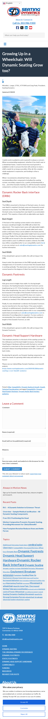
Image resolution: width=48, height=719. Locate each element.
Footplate (18, 575)
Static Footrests (10, 658)
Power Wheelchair (17, 592)
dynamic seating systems (12, 568)
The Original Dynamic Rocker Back (17, 652)
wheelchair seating (23, 599)
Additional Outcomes (11, 545)
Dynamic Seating (34, 565)
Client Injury (8, 548)
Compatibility (16, 387)
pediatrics (5, 394)
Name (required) (8, 432)
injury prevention (24, 580)
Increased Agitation (11, 580)
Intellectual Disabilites (35, 580)
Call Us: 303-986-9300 (24, 23)
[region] (24, 701)
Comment (6, 407)
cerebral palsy (35, 544)
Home (4, 646)
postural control (33, 589)
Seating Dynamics (10, 594)
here (42, 243)
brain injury (23, 545)
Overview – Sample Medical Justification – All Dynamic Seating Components (21, 512)
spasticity (38, 594)
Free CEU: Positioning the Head (16, 518)
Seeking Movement (26, 594)
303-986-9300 (10, 635)
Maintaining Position (14, 583)
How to (32, 575)
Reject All (24, 714)
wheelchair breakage (34, 597)
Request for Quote (10, 674)
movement (26, 583)
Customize (24, 708)
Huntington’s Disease (10, 578)
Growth (42, 387)
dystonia (24, 568)
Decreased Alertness (31, 548)
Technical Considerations (10, 389)
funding (25, 575)
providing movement (31, 592)
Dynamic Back (12, 552)
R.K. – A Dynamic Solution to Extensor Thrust (21, 507)
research (40, 592)
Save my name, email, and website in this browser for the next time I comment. (23, 462)
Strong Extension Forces (14, 597)
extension (8, 575)
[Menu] (5, 44)
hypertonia (22, 578)
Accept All (24, 702)
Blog (9, 387)
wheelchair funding (9, 599)
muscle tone (18, 586)
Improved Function (33, 578)
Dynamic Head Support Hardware (17, 661)
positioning (23, 589)
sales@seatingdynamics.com (30, 245)
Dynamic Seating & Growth (30, 387)
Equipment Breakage (23, 571)
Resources (6, 671)
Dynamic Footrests (30, 551)
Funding (6, 668)
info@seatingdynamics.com (12, 639)
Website (5, 450)
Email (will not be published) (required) (16, 441)
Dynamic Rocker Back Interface (29, 391)
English (9, 3)
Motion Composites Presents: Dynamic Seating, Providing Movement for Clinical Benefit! (22, 523)
